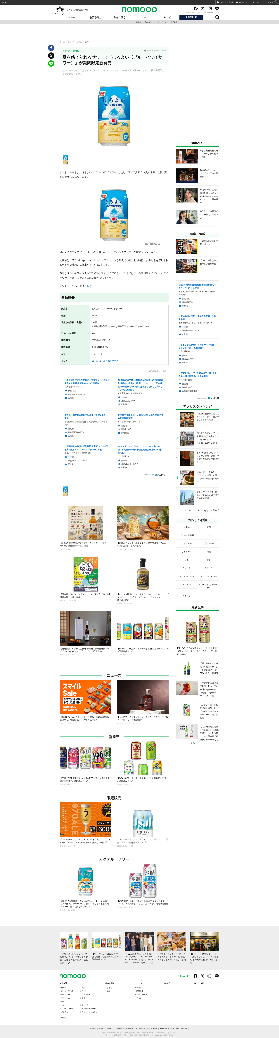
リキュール (65, 998)
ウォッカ (64, 1005)
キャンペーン (161, 22)
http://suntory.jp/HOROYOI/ (105, 361)
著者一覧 (93, 1028)
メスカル (64, 1012)
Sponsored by (149, 474)
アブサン (64, 1018)
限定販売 (114, 798)
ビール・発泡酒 (67, 991)
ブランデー (86, 995)
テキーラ (85, 1005)
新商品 (138, 22)
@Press (184, 1028)
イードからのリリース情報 (169, 1028)
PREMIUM (191, 17)
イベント (173, 22)
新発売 (114, 737)
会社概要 (154, 1028)
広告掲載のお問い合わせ (124, 1028)
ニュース (143, 17)
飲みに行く (119, 17)
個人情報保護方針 (142, 1028)
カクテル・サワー (114, 859)
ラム (63, 1002)
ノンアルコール (67, 1009)
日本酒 (63, 988)
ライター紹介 (199, 983)
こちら (88, 286)
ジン (83, 1002)
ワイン (84, 991)
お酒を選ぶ (95, 17)
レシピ (167, 17)
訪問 (108, 991)
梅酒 (83, 998)
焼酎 (83, 988)
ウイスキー (65, 995)
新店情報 (148, 22)
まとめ (109, 988)
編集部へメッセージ (106, 1028)
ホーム (71, 17)
